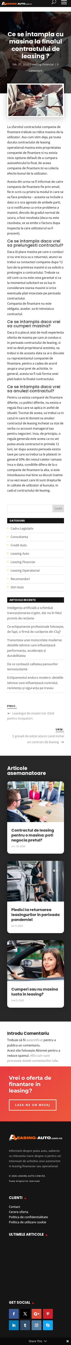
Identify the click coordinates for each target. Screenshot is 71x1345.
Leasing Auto (20, 553)
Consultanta (19, 537)
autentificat (34, 1040)
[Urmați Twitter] (25, 1314)
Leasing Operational (25, 570)
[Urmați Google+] (36, 1314)
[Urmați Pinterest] (48, 1314)
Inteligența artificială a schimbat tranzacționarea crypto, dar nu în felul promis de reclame (34, 613)
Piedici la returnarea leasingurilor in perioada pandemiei (35, 914)
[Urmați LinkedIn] (14, 1325)
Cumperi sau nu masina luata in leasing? (34, 992)
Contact (14, 1207)
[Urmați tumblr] (25, 1325)
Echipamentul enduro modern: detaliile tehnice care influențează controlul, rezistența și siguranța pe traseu (35, 682)
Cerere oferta (18, 1212)
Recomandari (20, 579)
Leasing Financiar (43, 64)
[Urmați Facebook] (14, 1314)
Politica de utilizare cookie (27, 1222)
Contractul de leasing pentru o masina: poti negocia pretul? (32, 835)
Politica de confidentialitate (28, 1217)
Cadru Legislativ (22, 528)
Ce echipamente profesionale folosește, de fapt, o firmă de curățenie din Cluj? (40, 1278)
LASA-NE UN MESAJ (32, 1105)
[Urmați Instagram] (36, 1325)
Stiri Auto (17, 587)
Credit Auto (19, 545)
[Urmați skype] (48, 1325)
